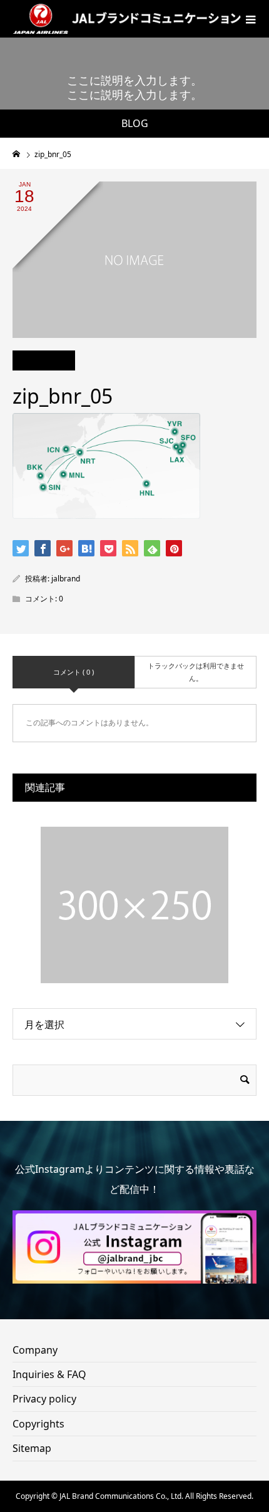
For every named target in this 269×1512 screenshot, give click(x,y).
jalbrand (65, 578)
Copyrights (38, 1424)
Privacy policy (44, 1399)
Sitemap (32, 1448)
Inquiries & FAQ (49, 1374)
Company (35, 1350)
